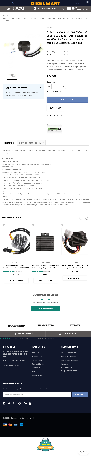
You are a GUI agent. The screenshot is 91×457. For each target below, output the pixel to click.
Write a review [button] (45, 308)
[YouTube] (30, 403)
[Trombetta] (45, 325)
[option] (16, 9)
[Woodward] (16, 325)
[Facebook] (4, 403)
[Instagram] (20, 403)
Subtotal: (50, 92)
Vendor (49, 55)
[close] (40, 87)
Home (4, 16)
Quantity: (51, 82)
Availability (51, 49)
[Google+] (25, 403)
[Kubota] (74, 325)
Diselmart (51, 28)
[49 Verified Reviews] (45, 455)
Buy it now (55, 108)
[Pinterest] (15, 403)
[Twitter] (10, 403)
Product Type (52, 52)
